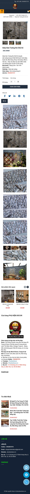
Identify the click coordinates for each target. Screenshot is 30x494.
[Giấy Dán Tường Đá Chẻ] (15, 6)
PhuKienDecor (13, 361)
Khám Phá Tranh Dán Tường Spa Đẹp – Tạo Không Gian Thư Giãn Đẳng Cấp (19, 412)
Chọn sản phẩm (15, 86)
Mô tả (4, 101)
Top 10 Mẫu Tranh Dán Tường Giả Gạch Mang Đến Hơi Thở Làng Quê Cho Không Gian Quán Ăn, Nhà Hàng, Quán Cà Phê (19, 423)
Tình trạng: (5, 78)
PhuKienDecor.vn (13, 363)
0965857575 (25, 1)
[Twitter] (10, 96)
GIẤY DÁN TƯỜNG (8, 17)
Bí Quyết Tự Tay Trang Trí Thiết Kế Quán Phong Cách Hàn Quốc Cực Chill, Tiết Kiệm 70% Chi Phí (19, 403)
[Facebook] (5, 96)
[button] (28, 12)
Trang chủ (12, 15)
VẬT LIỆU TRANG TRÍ (22, 15)
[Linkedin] (14, 96)
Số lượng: (5, 82)
